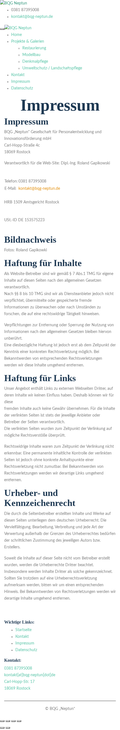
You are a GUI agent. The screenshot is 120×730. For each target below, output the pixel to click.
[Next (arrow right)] (8, 728)
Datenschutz (22, 88)
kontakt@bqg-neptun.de (32, 17)
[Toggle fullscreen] (13, 721)
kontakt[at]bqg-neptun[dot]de (29, 675)
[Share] (8, 721)
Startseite (23, 630)
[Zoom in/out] (19, 721)
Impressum (20, 82)
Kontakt (18, 75)
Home (16, 35)
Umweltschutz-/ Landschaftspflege (52, 68)
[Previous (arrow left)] (2, 728)
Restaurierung (34, 48)
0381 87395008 (18, 668)
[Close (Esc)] (2, 721)
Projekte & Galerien (27, 41)
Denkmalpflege (35, 62)
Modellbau (31, 55)
